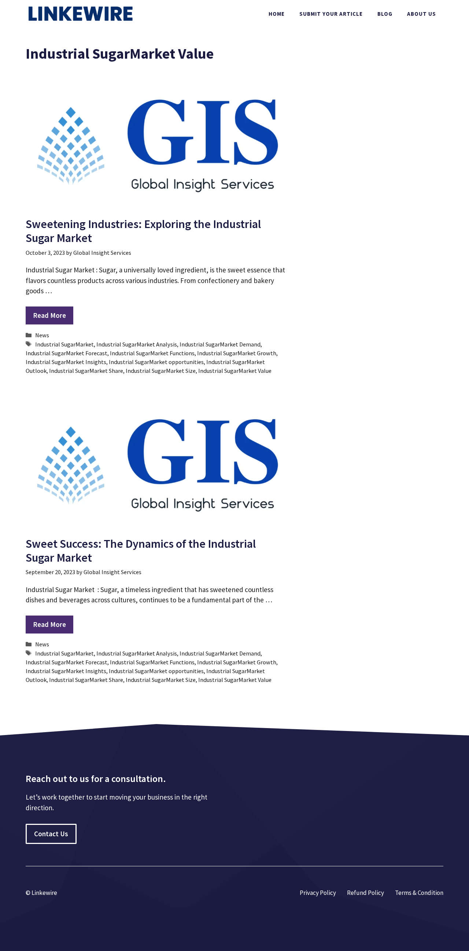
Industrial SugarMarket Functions (152, 353)
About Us (421, 13)
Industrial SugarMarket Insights (66, 362)
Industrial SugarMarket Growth (236, 353)
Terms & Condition (419, 893)
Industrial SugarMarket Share (86, 370)
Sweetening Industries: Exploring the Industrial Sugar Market (143, 231)
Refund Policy (365, 893)
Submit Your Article (331, 13)
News (42, 335)
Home (277, 13)
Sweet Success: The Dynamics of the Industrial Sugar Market (141, 550)
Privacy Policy (318, 893)
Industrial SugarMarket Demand (220, 344)
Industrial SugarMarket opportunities (156, 362)
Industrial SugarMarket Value (235, 370)
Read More (49, 315)
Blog (384, 13)
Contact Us (51, 833)
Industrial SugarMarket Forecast (66, 353)
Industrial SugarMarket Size (161, 370)
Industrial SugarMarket (64, 344)
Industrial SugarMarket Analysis (136, 344)
